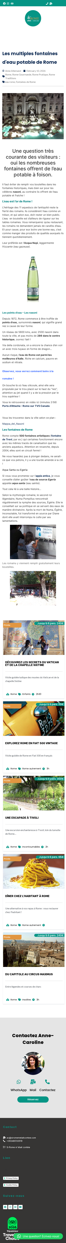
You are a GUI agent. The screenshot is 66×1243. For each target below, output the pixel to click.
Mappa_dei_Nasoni (13, 423)
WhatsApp (19, 1090)
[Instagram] (10, 1207)
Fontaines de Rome (26, 81)
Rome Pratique (40, 74)
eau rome (10, 81)
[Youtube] (20, 1207)
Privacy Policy (11, 1178)
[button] (51, 32)
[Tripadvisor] (15, 1207)
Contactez (47, 1090)
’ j (43, 475)
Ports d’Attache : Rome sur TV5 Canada (26, 405)
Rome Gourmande (21, 74)
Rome (8, 74)
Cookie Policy (11, 1185)
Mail (33, 1090)
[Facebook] (5, 1207)
